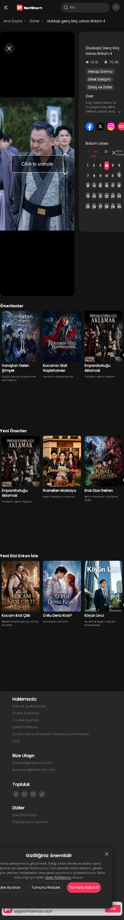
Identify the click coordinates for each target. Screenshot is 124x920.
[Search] (66, 7)
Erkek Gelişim (99, 79)
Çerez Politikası (25, 727)
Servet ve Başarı (94, 621)
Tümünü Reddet (45, 887)
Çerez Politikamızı (58, 877)
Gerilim (48, 376)
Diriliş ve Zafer (100, 87)
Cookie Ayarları (25, 720)
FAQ (15, 740)
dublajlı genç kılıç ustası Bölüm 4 (76, 21)
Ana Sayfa (12, 21)
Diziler (35, 21)
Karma (70, 496)
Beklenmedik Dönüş (15, 621)
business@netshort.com (33, 769)
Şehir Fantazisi (94, 496)
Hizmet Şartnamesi (29, 706)
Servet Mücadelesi (100, 623)
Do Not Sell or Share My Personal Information (50, 734)
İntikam (90, 376)
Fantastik (49, 621)
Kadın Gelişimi (53, 496)
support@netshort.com (32, 762)
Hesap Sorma (100, 71)
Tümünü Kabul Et (84, 887)
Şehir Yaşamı (106, 376)
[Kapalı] (106, 854)
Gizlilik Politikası (25, 713)
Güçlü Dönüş (10, 376)
